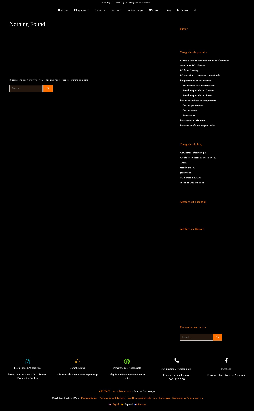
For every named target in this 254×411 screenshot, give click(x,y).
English (116, 405)
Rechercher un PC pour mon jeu (187, 398)
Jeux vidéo (185, 173)
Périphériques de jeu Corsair (198, 90)
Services (115, 10)
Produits (98, 10)
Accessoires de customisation (198, 85)
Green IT (185, 163)
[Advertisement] (88, 52)
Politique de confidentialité (113, 398)
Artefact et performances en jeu (198, 158)
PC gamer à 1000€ (191, 178)
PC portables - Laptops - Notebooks (200, 75)
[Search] (48, 88)
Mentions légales (89, 398)
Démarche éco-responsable (127, 367)
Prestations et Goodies (192, 120)
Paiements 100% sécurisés (27, 367)
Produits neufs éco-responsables (197, 125)
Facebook (226, 368)
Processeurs (188, 115)
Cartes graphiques (192, 105)
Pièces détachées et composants (198, 100)
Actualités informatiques (193, 153)
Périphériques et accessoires (195, 80)
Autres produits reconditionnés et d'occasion (204, 60)
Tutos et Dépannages (192, 183)
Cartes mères (189, 110)
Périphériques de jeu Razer (197, 95)
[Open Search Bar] (195, 10)
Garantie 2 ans (77, 367)
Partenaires (164, 398)
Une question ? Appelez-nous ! (177, 368)
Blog (169, 10)
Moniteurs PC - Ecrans (192, 65)
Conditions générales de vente (142, 398)
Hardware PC (187, 168)
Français (142, 405)
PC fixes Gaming (189, 70)
